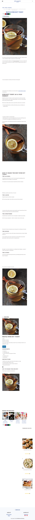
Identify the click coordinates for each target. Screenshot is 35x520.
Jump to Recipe (6, 16)
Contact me (26, 514)
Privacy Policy (9, 514)
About (9, 515)
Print (4, 346)
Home (3, 7)
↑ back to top (17, 509)
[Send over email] (9, 14)
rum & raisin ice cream (21, 90)
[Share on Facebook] (7, 14)
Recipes (6, 7)
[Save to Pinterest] (5, 14)
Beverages (10, 7)
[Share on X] (8, 14)
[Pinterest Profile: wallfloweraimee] (14, 367)
